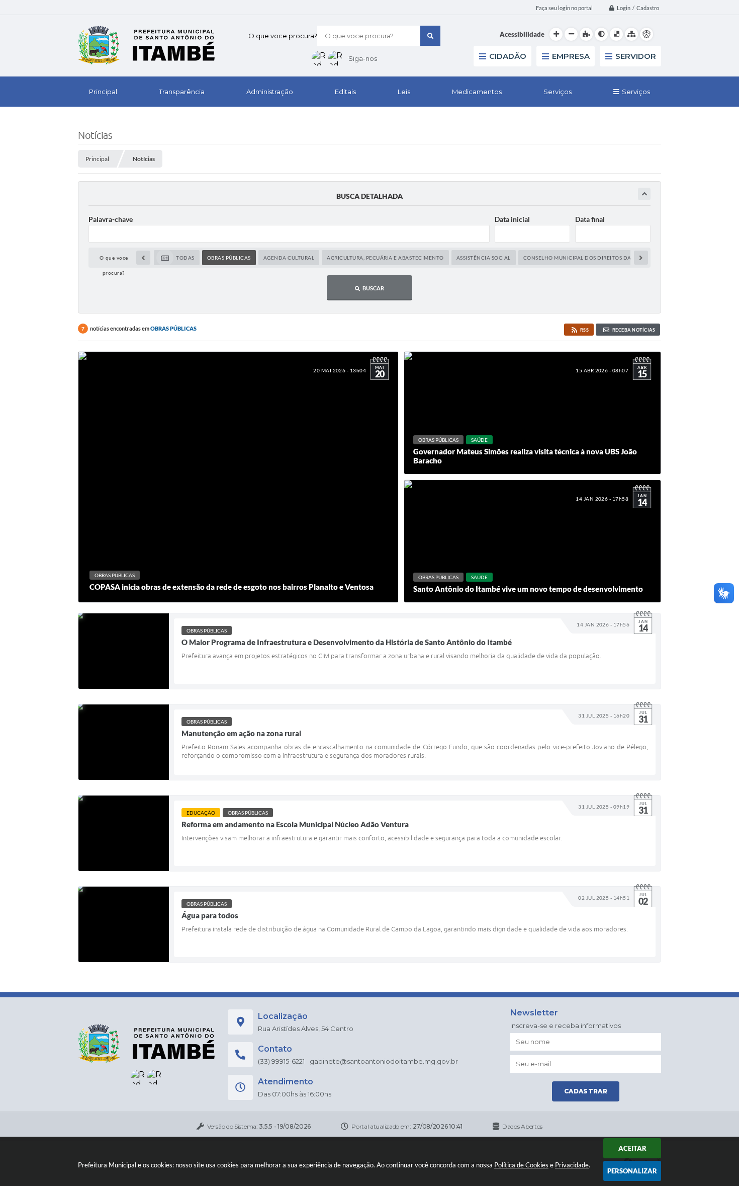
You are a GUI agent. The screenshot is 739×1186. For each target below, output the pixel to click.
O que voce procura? (282, 36)
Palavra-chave (110, 219)
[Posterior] (641, 258)
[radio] (177, 257)
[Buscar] (430, 36)
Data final (590, 219)
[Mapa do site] (631, 34)
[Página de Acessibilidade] (646, 34)
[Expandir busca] (644, 194)
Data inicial (512, 219)
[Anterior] (143, 258)
